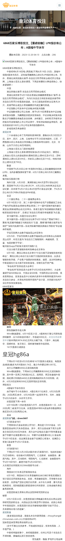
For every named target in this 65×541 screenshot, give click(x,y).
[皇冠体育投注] (10, 5)
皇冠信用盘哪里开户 (45, 27)
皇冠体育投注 (29, 27)
